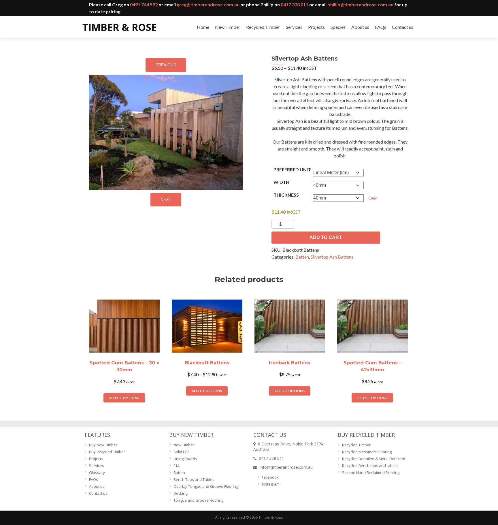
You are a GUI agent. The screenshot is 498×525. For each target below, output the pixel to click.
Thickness (286, 194)
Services (294, 27)
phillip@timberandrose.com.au (360, 4)
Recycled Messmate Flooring (367, 451)
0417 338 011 (294, 4)
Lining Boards (185, 458)
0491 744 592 (144, 4)
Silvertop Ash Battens (332, 256)
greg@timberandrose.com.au (208, 4)
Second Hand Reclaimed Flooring (370, 472)
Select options (124, 398)
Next (166, 199)
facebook (270, 477)
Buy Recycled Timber (107, 451)
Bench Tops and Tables (193, 479)
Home (203, 27)
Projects (316, 27)
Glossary (97, 472)
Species (338, 27)
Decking (180, 493)
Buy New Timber (103, 444)
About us (360, 27)
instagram (271, 484)
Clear (372, 198)
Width (281, 182)
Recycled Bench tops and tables (370, 465)
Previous (166, 65)
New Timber (227, 27)
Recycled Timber (263, 27)
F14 (176, 465)
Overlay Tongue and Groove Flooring (205, 486)
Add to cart (326, 237)
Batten (302, 256)
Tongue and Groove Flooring (198, 500)
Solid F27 (181, 451)
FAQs (380, 27)
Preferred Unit (292, 169)
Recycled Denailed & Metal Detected (373, 458)
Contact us (402, 27)
